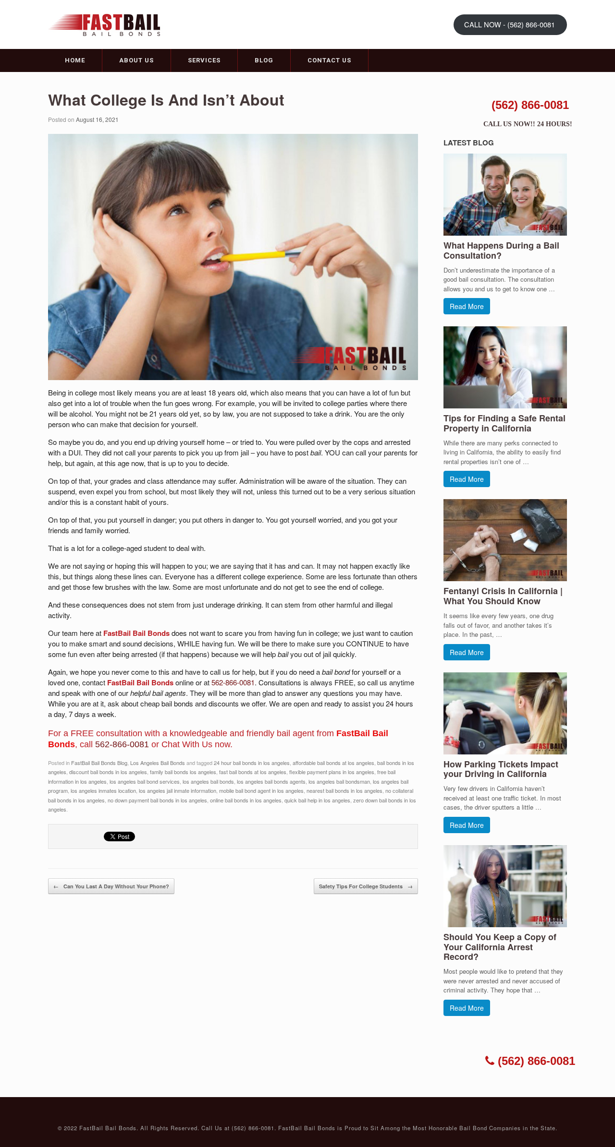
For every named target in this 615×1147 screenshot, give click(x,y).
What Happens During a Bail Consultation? (501, 250)
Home (75, 60)
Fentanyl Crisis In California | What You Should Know (503, 596)
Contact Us (329, 60)
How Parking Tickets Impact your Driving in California (500, 769)
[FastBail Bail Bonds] (108, 24)
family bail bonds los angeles (183, 772)
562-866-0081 (233, 682)
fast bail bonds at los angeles (252, 772)
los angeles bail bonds (208, 781)
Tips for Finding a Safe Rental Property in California (504, 423)
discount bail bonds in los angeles (108, 772)
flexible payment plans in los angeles (331, 772)
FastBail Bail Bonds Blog (99, 762)
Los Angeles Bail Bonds (157, 762)
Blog (264, 60)
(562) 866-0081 (530, 104)
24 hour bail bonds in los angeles (252, 762)
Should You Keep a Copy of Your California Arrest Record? (499, 947)
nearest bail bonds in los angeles (344, 790)
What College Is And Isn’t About (166, 99)
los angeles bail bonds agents (271, 781)
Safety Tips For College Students (366, 886)
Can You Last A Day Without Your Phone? (111, 886)
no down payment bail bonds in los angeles (157, 800)
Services (204, 60)
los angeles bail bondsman (339, 781)
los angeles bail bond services (145, 781)
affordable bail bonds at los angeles (333, 762)
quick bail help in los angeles (317, 800)
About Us (136, 60)
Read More (467, 306)
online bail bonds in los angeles (246, 800)
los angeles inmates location (103, 790)
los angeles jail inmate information (177, 790)
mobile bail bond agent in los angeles (261, 790)
